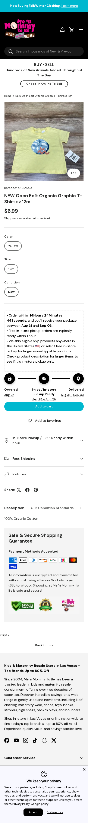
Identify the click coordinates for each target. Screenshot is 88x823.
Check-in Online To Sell (44, 84)
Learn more (70, 6)
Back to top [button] (44, 645)
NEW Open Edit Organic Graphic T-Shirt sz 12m (43, 96)
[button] (71, 29)
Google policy (39, 804)
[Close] (84, 769)
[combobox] (44, 51)
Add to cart (44, 406)
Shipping (10, 218)
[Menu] (81, 29)
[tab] (14, 508)
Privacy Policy (21, 804)
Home (7, 96)
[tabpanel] (44, 518)
